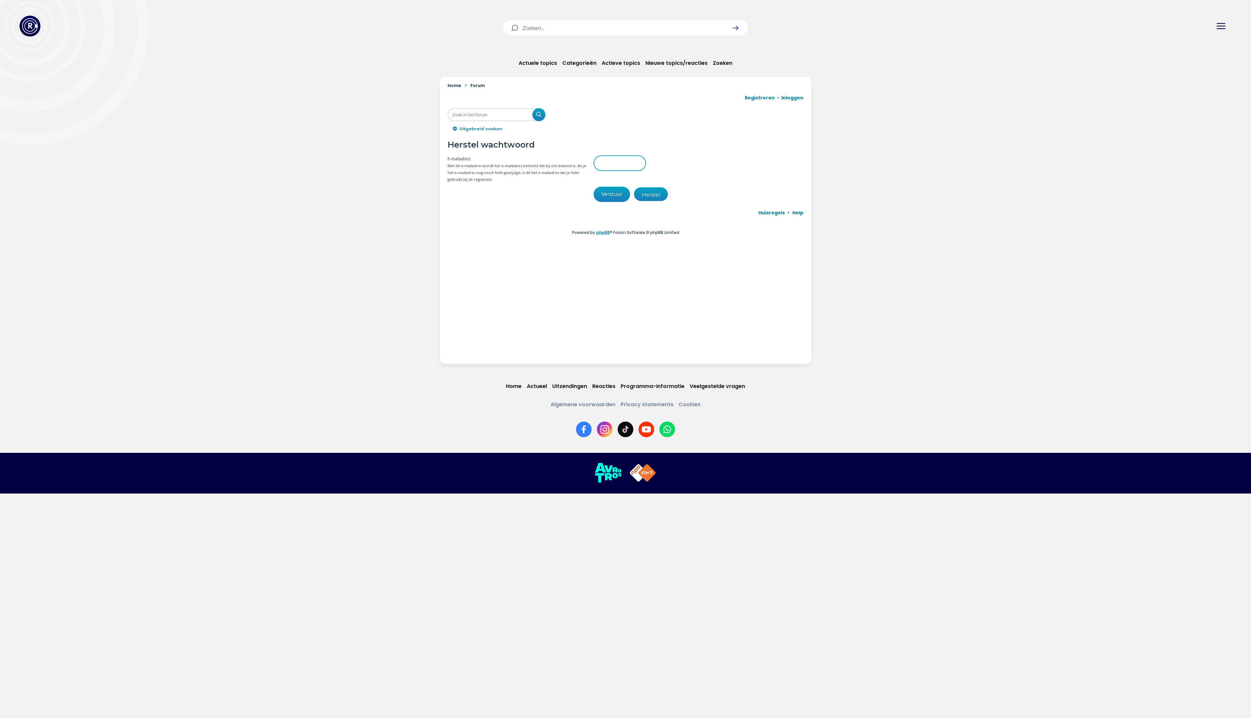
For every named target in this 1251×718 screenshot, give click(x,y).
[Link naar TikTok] (625, 429)
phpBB (603, 232)
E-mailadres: (459, 159)
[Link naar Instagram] (604, 429)
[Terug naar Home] (30, 26)
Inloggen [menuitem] (792, 97)
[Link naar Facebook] (584, 429)
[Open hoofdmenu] (1221, 26)
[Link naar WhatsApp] (667, 429)
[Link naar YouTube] (646, 429)
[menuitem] (771, 212)
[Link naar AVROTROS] (608, 473)
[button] (735, 28)
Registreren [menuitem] (760, 97)
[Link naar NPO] (642, 473)
